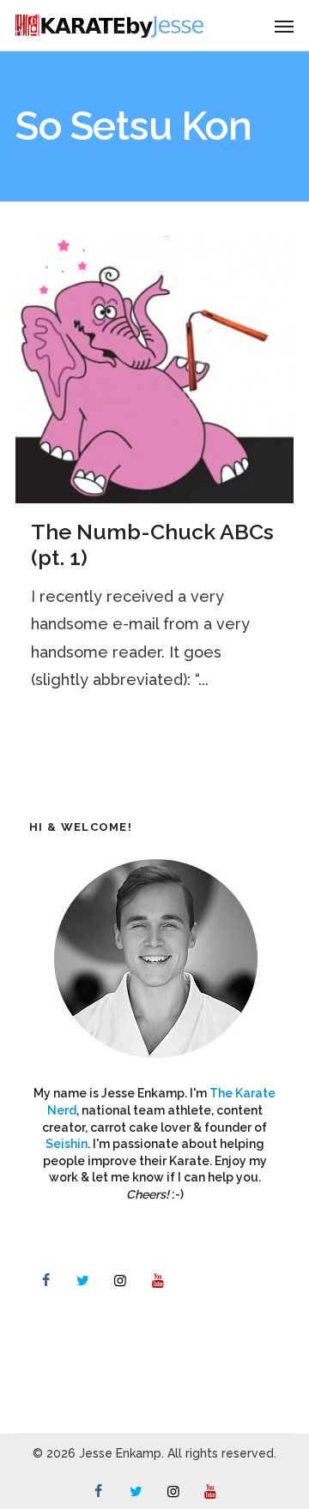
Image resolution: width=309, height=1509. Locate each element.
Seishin (66, 1144)
